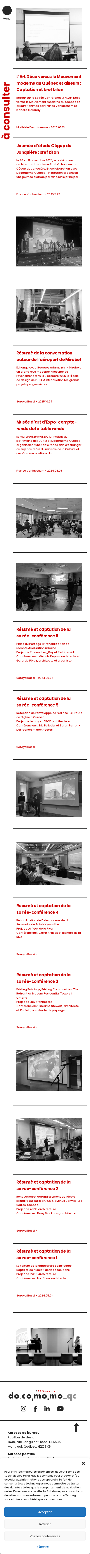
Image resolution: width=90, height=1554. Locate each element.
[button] (83, 1463)
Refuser (45, 1524)
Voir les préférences (45, 1536)
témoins (43, 1547)
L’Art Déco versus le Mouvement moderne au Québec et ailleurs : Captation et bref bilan (48, 83)
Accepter (45, 1512)
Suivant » (48, 1391)
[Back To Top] (78, 1426)
